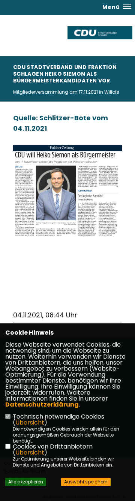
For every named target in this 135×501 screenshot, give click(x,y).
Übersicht (29, 422)
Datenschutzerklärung (42, 404)
